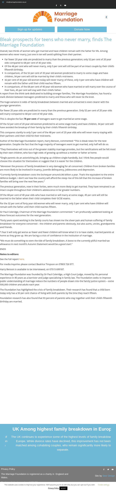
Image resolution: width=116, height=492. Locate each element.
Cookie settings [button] (103, 485)
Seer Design (109, 475)
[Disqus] (58, 333)
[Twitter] (108, 469)
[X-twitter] (61, 5)
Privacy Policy (8, 469)
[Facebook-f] (56, 5)
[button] (106, 17)
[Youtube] (65, 5)
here (21, 259)
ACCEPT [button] (63, 488)
